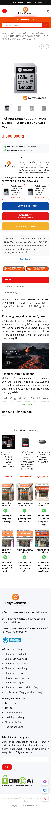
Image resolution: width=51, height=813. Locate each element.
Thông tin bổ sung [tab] (14, 286)
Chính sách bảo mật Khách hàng (21, 687)
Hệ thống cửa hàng (14, 717)
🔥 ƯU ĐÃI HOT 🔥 (25, 19)
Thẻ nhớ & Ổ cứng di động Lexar (25, 37)
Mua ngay (25, 214)
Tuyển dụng (11, 703)
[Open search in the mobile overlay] (25, 25)
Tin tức (8, 707)
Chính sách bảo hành (16, 654)
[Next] (44, 78)
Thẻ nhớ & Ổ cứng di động (25, 36)
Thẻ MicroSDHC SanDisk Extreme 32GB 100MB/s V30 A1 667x (8, 459)
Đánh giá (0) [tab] (11, 292)
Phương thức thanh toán (17, 677)
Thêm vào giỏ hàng (25, 206)
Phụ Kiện (23, 33)
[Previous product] (47, 46)
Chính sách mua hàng (16, 658)
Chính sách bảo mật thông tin (17, 798)
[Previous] (6, 78)
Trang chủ (8, 33)
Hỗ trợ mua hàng (13, 712)
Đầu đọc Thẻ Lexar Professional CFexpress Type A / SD (42, 457)
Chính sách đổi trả (14, 673)
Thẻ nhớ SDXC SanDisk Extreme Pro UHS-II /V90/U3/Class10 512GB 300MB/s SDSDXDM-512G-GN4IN (27, 460)
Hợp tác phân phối (14, 726)
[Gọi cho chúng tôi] (24, 511)
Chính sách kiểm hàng (16, 668)
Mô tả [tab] (8, 280)
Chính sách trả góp (14, 682)
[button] (4, 11)
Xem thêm (24, 259)
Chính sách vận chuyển (16, 663)
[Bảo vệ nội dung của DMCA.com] (17, 780)
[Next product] (41, 46)
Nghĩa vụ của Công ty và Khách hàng (23, 692)
